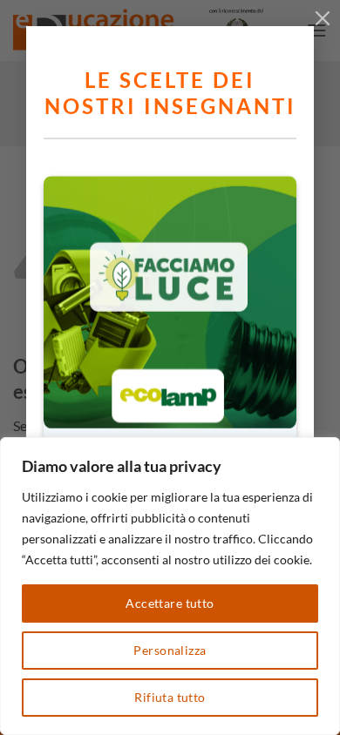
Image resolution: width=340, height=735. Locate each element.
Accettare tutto (170, 603)
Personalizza (169, 650)
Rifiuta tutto (169, 697)
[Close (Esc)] (322, 17)
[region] (170, 586)
